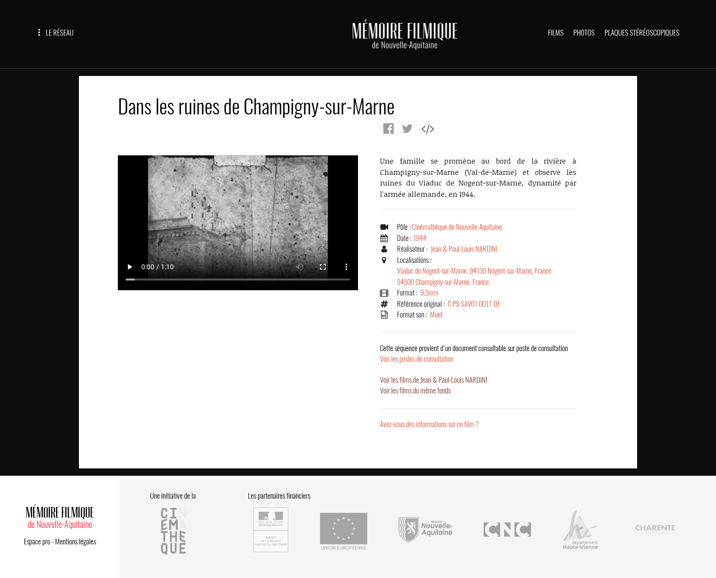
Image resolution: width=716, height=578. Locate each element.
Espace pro (37, 541)
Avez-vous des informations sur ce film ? (429, 424)
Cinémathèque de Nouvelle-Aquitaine (457, 227)
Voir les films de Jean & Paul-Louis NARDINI (433, 380)
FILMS (556, 32)
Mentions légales (75, 541)
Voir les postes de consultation (474, 353)
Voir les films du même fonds (415, 390)
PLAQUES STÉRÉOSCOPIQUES (641, 32)
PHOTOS (584, 32)
